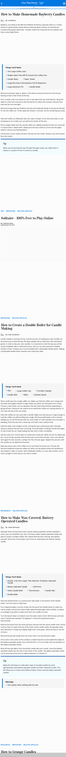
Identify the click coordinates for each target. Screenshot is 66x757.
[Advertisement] (33, 51)
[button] (1, 3)
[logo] (33, 3)
